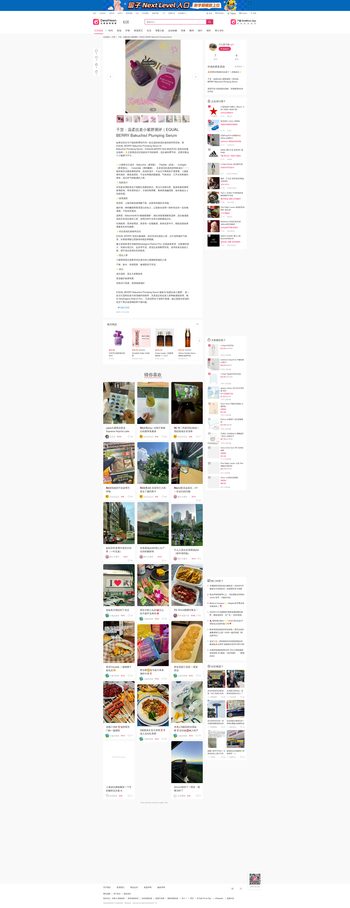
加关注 (225, 49)
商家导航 (155, 13)
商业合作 (134, 887)
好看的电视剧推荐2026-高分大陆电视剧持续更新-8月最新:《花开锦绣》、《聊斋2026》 (227, 652)
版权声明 (161, 887)
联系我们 (221, 13)
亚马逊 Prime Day (204, 898)
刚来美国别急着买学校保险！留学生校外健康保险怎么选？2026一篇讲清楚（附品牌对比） (227, 632)
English (244, 13)
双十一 (184, 898)
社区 (137, 13)
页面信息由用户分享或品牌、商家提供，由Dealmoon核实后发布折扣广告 (130, 903)
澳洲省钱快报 (172, 898)
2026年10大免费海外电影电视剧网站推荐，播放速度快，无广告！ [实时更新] (226, 613)
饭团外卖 (171, 13)
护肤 (128, 30)
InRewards (219, 898)
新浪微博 (232, 889)
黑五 (192, 898)
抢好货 (111, 13)
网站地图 (106, 893)
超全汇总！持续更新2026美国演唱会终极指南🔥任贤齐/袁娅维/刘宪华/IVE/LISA (227, 642)
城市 (208, 30)
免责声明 (147, 887)
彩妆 (119, 30)
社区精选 (98, 30)
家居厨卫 (138, 30)
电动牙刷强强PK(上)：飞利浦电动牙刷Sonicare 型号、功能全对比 (227, 596)
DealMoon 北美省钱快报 (104, 21)
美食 (183, 30)
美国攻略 (129, 13)
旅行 (200, 30)
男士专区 (219, 30)
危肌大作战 (124, 307)
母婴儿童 (159, 30)
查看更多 (238, 66)
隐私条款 (127, 893)
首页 (94, 13)
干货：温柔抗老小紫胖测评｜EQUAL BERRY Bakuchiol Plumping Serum (145, 37)
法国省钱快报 (147, 898)
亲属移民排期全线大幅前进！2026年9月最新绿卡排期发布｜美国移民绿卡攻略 (227, 587)
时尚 (111, 30)
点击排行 (103, 13)
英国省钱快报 (133, 898)
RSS (241, 889)
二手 (163, 13)
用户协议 (117, 893)
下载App (233, 13)
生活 (149, 30)
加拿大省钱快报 (118, 898)
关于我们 (107, 887)
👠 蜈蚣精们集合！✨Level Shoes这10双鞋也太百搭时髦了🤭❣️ (226, 622)
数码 (191, 30)
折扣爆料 (145, 13)
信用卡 (120, 13)
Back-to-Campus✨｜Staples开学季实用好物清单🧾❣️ (227, 604)
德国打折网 (159, 898)
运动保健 (172, 30)
